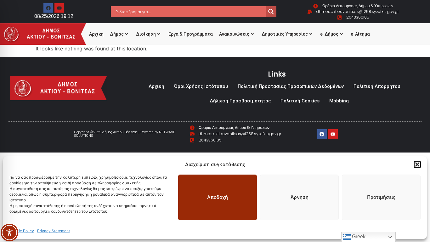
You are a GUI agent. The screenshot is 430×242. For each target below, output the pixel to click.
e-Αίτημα (360, 34)
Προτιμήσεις (381, 197)
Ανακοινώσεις (234, 34)
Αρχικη (96, 34)
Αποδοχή (217, 197)
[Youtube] (59, 8)
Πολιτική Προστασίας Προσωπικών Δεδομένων (291, 86)
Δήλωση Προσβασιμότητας (240, 101)
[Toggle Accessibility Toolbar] (9, 232)
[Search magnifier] (271, 11)
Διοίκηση (146, 34)
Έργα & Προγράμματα (190, 34)
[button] (417, 164)
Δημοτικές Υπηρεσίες (285, 34)
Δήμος (117, 34)
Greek (358, 236)
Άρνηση (299, 197)
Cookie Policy (21, 230)
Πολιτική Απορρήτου (377, 86)
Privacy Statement (53, 230)
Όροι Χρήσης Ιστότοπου (201, 86)
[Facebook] (48, 8)
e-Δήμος (329, 34)
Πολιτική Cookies (300, 101)
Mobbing (339, 101)
